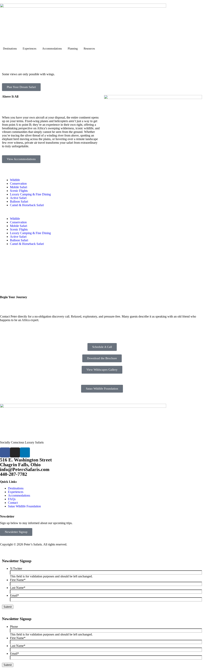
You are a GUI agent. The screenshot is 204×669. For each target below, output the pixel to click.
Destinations (10, 48)
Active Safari (18, 198)
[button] (102, 212)
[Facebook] (5, 452)
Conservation (18, 183)
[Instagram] (15, 452)
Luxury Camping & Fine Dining (30, 194)
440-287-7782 (13, 474)
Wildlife (15, 180)
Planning (73, 48)
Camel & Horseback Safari (27, 205)
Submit (8, 606)
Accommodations (52, 48)
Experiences (29, 48)
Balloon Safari (19, 201)
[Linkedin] (25, 452)
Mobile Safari (18, 187)
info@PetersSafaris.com (24, 469)
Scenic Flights (19, 190)
